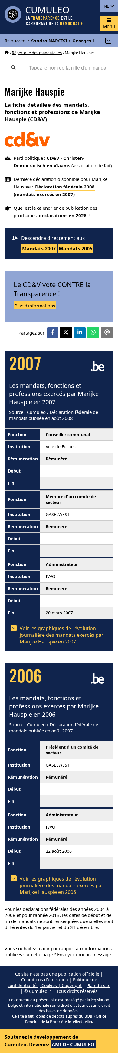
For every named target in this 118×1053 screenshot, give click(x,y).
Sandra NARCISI (49, 41)
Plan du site (98, 985)
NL (107, 6)
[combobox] (68, 67)
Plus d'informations (35, 305)
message (101, 954)
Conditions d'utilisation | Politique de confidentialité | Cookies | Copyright (52, 982)
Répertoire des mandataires (37, 52)
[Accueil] (7, 52)
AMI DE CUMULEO (73, 1044)
